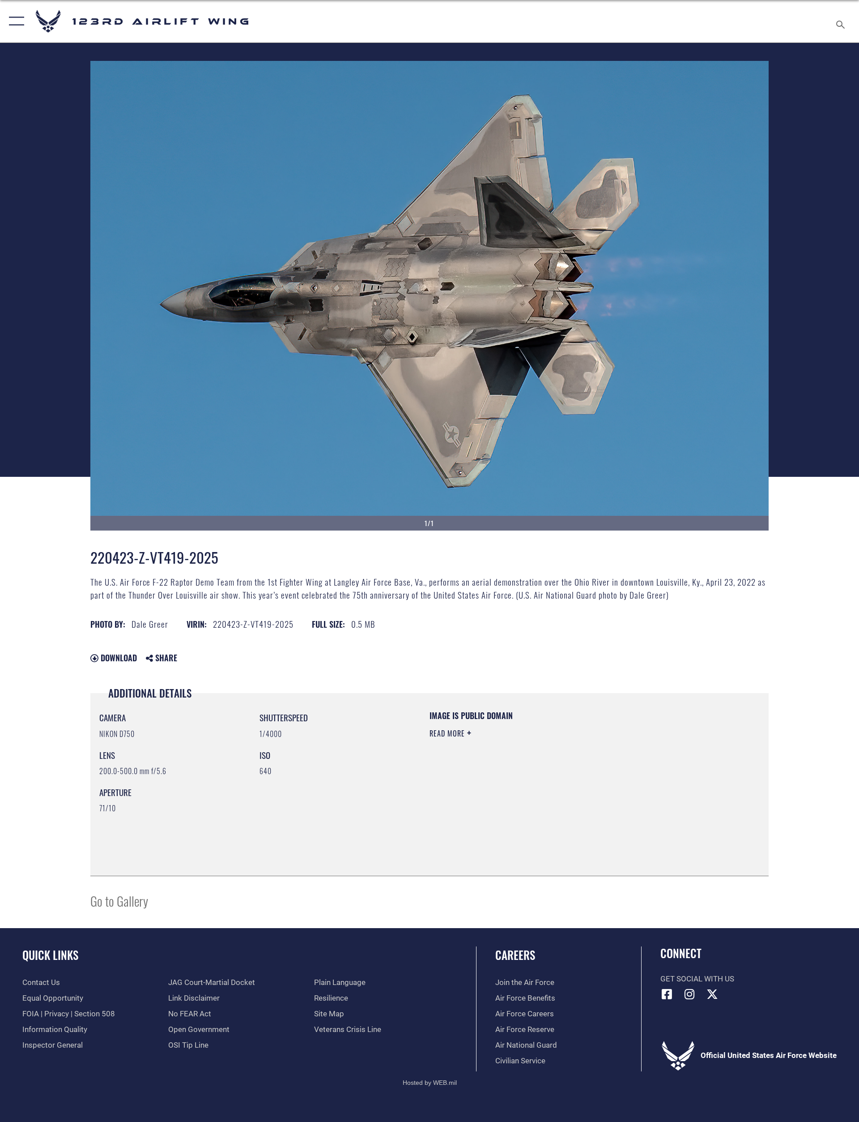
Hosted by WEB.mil (430, 1082)
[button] (14, 21)
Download (117, 658)
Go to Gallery (119, 900)
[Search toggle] (841, 21)
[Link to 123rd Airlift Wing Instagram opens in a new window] (689, 994)
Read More (448, 733)
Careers (515, 954)
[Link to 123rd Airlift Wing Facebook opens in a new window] (667, 994)
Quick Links (50, 954)
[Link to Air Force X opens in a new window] (712, 994)
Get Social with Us (697, 979)
